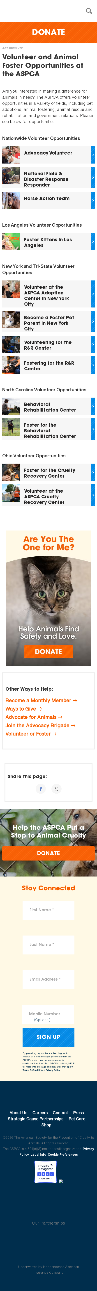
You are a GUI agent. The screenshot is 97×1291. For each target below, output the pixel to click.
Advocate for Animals (31, 717)
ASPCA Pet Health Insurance (48, 1256)
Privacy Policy (53, 1070)
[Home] (49, 11)
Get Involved (12, 48)
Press (78, 1113)
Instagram (60, 1195)
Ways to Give (20, 708)
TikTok (72, 1195)
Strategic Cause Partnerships (35, 1119)
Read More (48, 155)
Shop (46, 1125)
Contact (60, 1113)
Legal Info (38, 1154)
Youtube (48, 1195)
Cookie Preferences (63, 1154)
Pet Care (77, 1119)
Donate (48, 33)
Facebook (25, 1195)
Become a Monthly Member (38, 700)
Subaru (48, 1237)
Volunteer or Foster (28, 733)
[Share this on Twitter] (56, 789)
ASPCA (48, 1097)
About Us (18, 1113)
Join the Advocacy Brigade (37, 725)
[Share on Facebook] (41, 789)
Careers (40, 1113)
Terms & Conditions (33, 1070)
